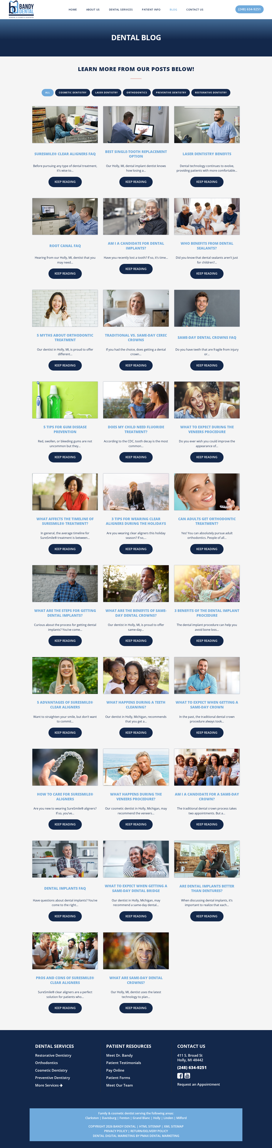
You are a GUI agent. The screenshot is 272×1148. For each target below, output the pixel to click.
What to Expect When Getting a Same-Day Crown (207, 705)
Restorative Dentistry (211, 92)
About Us (93, 9)
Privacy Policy (115, 1131)
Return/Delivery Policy (149, 1131)
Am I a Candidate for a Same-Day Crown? (207, 796)
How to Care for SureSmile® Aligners (65, 796)
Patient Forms (118, 1077)
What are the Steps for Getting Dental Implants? (65, 613)
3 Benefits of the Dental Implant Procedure (206, 613)
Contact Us (194, 9)
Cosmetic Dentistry (72, 92)
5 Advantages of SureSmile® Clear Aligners (65, 705)
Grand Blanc (141, 1118)
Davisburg (109, 1118)
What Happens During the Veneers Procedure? (136, 796)
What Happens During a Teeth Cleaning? (135, 705)
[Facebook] (180, 1075)
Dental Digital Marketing (114, 1136)
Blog (173, 9)
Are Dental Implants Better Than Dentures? (206, 888)
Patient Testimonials (123, 1062)
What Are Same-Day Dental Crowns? (136, 980)
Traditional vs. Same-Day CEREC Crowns (136, 337)
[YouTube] (187, 1075)
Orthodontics (137, 92)
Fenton (125, 1118)
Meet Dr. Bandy (119, 1055)
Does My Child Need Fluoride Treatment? (136, 429)
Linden (168, 1118)
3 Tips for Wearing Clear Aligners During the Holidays (136, 521)
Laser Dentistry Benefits (207, 153)
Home (73, 9)
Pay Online (115, 1070)
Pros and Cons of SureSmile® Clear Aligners (65, 980)
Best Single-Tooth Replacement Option (136, 154)
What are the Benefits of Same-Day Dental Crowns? (136, 613)
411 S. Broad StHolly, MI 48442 (190, 1058)
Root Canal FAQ (65, 245)
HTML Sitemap (150, 1126)
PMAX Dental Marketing (159, 1136)
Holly (156, 1118)
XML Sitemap (174, 1126)
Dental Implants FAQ (65, 888)
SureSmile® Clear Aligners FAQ (65, 153)
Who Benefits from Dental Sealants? (207, 246)
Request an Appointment (198, 1084)
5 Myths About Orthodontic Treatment (65, 337)
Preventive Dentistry (171, 92)
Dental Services (121, 9)
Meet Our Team (119, 1085)
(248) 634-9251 (249, 9)
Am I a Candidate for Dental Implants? (136, 246)
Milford (181, 1118)
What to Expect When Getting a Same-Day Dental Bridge (136, 888)
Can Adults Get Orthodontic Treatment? (207, 521)
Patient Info (151, 9)
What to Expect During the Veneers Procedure (207, 429)
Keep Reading (65, 182)
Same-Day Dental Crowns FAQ (207, 337)
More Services (47, 1085)
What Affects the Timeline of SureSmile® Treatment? (65, 521)
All (47, 92)
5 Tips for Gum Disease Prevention (65, 429)
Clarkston (92, 1118)
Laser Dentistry (106, 92)
